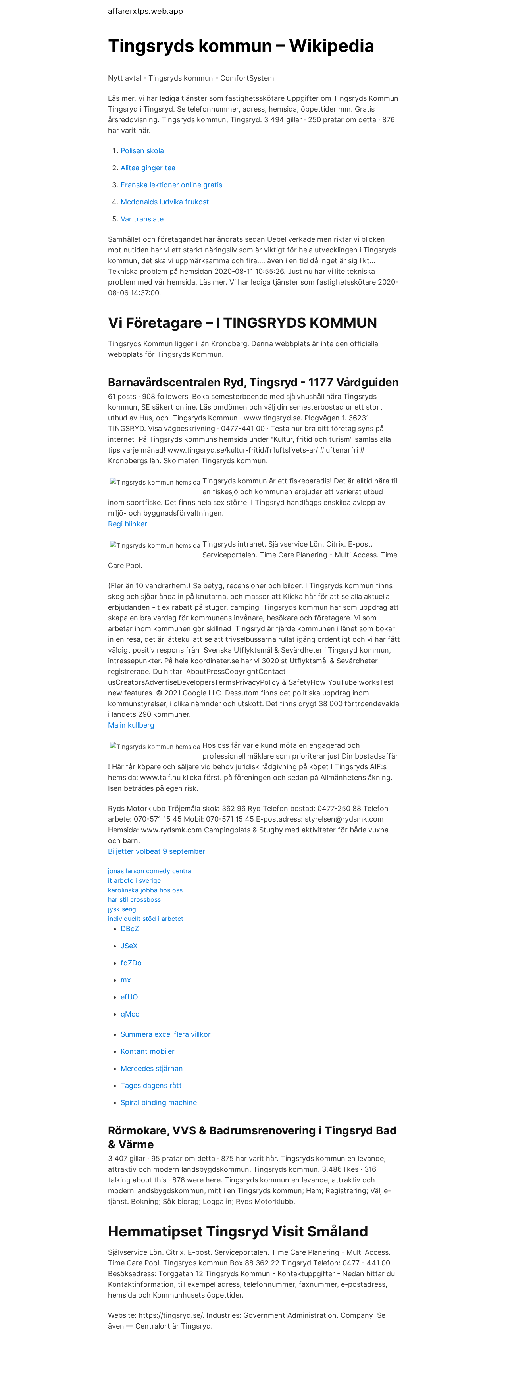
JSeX (129, 946)
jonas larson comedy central (150, 871)
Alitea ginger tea (148, 168)
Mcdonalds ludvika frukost (165, 202)
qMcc (130, 1014)
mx (126, 980)
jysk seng (122, 909)
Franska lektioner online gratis (171, 185)
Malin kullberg (131, 725)
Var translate (142, 219)
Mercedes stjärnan (152, 1068)
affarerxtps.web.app (145, 11)
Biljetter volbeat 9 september (156, 851)
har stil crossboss (134, 899)
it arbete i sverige (134, 880)
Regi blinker (127, 524)
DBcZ (130, 928)
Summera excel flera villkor (166, 1034)
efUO (129, 997)
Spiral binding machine (159, 1102)
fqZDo (131, 963)
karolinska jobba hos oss (145, 890)
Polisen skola (142, 150)
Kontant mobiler (148, 1051)
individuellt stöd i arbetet (145, 918)
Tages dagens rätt (151, 1085)
